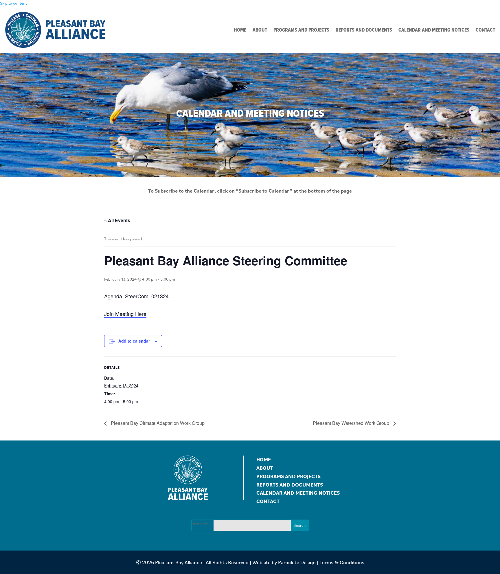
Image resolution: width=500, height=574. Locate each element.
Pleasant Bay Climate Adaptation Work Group (157, 423)
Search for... (203, 523)
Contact (485, 30)
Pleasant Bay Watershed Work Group (351, 423)
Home (240, 30)
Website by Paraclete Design (284, 562)
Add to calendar (134, 341)
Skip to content (13, 3)
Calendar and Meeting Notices (433, 30)
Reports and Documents (364, 30)
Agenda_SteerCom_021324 (136, 296)
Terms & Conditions (341, 562)
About (260, 30)
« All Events (117, 220)
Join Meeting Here (125, 313)
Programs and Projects (301, 30)
